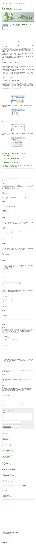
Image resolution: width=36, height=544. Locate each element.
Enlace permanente (14, 166)
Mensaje (4, 412)
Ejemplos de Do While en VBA (6, 439)
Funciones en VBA (10, 3)
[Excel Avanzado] (18, 21)
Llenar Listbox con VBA (7, 159)
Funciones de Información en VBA (7, 495)
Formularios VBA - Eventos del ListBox (9, 155)
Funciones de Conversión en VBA (7, 496)
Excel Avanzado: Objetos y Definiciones (9, 165)
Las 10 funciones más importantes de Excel (9, 470)
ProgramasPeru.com (14, 540)
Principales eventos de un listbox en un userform (11, 162)
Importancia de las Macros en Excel (8, 474)
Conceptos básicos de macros (6, 444)
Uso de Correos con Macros (6, 463)
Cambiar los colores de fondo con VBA (14, 532)
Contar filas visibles (17, 533)
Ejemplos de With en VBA (5, 438)
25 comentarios (17, 25)
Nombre (4, 420)
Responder (3, 180)
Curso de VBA (5, 3)
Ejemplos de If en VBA (5, 434)
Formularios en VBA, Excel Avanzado (19, 165)
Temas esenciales (4, 458)
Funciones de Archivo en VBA (6, 497)
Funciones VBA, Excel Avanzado (6, 455)
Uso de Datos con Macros (5, 464)
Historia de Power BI (6, 480)
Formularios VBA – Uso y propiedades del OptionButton (12, 158)
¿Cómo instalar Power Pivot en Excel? (8, 476)
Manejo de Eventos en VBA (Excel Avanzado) (8, 457)
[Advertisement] (18, 507)
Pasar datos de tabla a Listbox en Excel (9, 161)
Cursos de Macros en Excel (6, 445)
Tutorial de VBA (12, 6)
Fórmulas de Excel (6, 6)
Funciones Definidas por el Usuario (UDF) (8, 452)
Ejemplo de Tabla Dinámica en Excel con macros (9, 446)
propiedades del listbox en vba (8, 166)
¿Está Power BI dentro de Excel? (7, 481)
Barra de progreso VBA (11, 537)
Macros (20, 3)
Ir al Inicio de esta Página (5, 542)
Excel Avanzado (7, 8)
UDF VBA (24, 3)
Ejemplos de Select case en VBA (6, 437)
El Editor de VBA (4, 449)
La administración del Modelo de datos (8, 475)
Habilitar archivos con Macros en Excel (8, 473)
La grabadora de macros (5, 456)
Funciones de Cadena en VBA (6, 491)
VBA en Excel (16, 3)
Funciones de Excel (19, 6)
